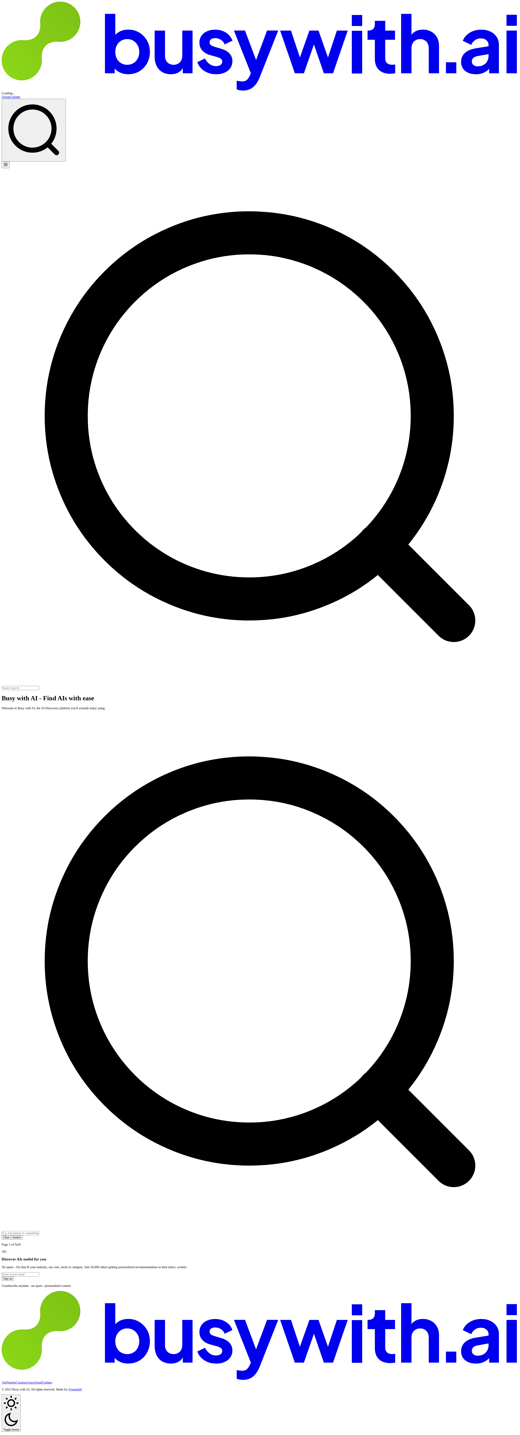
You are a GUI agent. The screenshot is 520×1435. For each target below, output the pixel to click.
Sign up (7, 1278)
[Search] (34, 130)
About (6, 97)
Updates (15, 97)
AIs (4, 1382)
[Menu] (6, 165)
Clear (6, 1237)
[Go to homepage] (260, 46)
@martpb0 (75, 1389)
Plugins (11, 1382)
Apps (30, 1382)
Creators (21, 1382)
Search (17, 1237)
